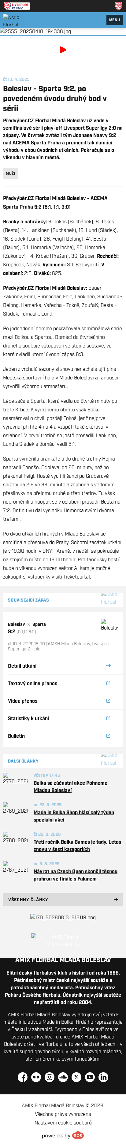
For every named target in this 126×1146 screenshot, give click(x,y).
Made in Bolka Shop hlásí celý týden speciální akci (74, 816)
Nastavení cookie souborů (63, 1123)
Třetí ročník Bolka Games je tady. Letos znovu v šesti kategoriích (77, 845)
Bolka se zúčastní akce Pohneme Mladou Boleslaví (70, 786)
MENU (114, 20)
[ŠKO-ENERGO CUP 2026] (63, 917)
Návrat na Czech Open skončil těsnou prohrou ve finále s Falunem (75, 875)
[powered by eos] (63, 1135)
